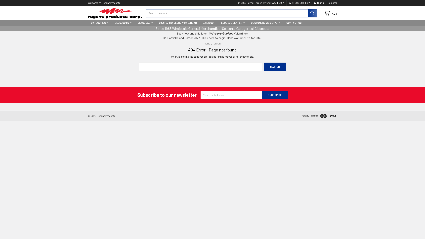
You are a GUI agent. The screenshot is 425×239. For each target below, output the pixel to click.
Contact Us (293, 22)
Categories (98, 22)
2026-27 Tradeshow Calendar (178, 22)
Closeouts (122, 22)
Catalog (208, 22)
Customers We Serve (264, 22)
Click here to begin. (214, 38)
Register (332, 2)
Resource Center (231, 22)
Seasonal (144, 22)
